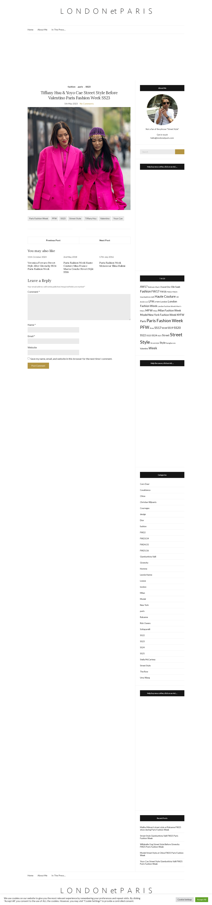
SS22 (143, 335)
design (143, 514)
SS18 (164, 327)
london (143, 587)
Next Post (104, 240)
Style (163, 342)
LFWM (157, 302)
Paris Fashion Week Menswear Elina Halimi (112, 264)
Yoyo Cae (118, 218)
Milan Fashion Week (169, 310)
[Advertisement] (106, 57)
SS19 (170, 327)
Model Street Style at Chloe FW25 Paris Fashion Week (161, 854)
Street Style (75, 218)
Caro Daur (144, 484)
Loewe (143, 581)
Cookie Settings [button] (185, 899)
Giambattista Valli (147, 297)
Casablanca (145, 490)
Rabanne (144, 617)
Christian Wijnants (148, 502)
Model (144, 314)
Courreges (144, 508)
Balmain (151, 287)
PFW (54, 218)
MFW (148, 310)
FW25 (174, 292)
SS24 (154, 335)
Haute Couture (165, 296)
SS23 (88, 86)
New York (144, 605)
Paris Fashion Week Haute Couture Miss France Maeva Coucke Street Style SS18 (78, 267)
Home (30, 29)
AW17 (144, 286)
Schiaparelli (145, 629)
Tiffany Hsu (90, 218)
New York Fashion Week (162, 314)
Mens (142, 311)
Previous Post (53, 240)
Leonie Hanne (146, 575)
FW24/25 (144, 544)
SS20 (177, 327)
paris (80, 86)
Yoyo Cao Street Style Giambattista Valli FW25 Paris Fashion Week (161, 862)
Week (153, 348)
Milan (155, 311)
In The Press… (59, 29)
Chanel (163, 287)
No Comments (87, 103)
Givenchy (144, 562)
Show (152, 328)
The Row (144, 671)
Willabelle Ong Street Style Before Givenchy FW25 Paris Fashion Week (160, 845)
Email (31, 336)
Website (32, 347)
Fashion (145, 291)
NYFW (180, 314)
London (163, 301)
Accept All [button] (201, 899)
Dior (169, 287)
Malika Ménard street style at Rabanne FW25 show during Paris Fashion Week (160, 828)
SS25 (160, 336)
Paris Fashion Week (38, 218)
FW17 (155, 291)
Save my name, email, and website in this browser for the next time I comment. (71, 358)
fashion (71, 86)
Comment (34, 291)
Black (157, 287)
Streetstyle (154, 343)
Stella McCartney (148, 659)
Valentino (105, 218)
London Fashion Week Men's (169, 306)
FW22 (169, 292)
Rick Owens (145, 623)
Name (32, 324)
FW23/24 (144, 538)
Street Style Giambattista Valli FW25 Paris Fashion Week (159, 837)
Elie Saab (175, 286)
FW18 (163, 291)
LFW (151, 301)
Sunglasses (171, 343)
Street (165, 335)
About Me (42, 29)
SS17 (157, 327)
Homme (143, 568)
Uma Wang (145, 677)
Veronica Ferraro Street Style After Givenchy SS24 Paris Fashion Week (42, 265)
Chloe (142, 496)
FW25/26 (144, 550)
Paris (143, 321)
